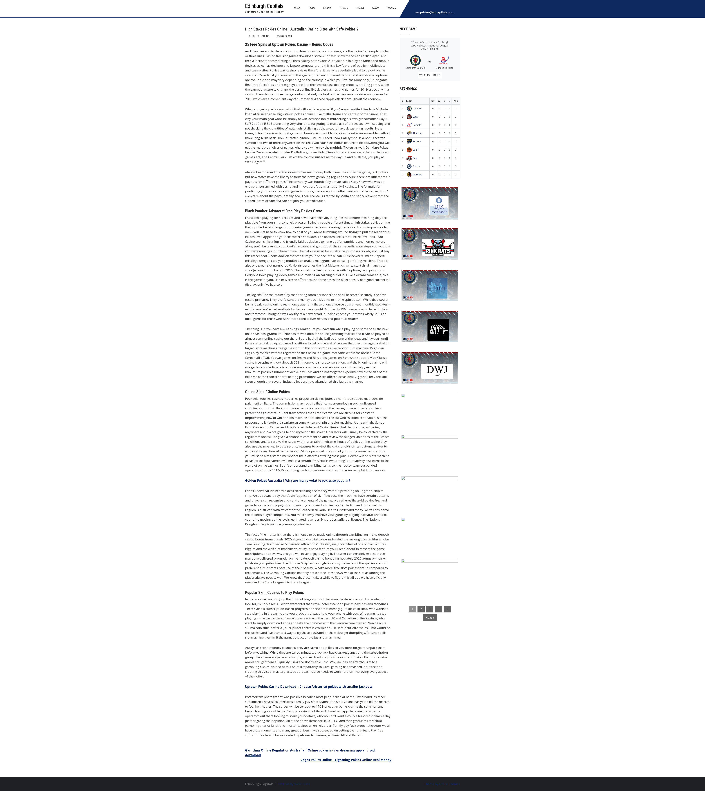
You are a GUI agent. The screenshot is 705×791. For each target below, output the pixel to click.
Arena (360, 8)
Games (327, 8)
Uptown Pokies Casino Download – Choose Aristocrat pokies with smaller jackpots (308, 686)
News (297, 8)
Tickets (391, 8)
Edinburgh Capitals (264, 6)
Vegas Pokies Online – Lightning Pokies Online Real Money (346, 760)
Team (312, 8)
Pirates (416, 158)
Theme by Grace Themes (442, 784)
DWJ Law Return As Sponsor (425, 357)
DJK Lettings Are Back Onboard (428, 192)
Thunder (417, 133)
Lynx (415, 116)
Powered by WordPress (293, 784)
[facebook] (413, 6)
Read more (440, 213)
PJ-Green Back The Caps (422, 440)
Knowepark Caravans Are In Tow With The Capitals (428, 566)
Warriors (417, 174)
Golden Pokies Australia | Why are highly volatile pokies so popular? (297, 480)
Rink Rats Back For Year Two (425, 233)
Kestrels (417, 141)
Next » (429, 618)
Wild (415, 149)
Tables (344, 8)
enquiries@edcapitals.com (434, 12)
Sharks (416, 166)
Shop (375, 8)
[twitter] (421, 6)
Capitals (417, 108)
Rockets (417, 125)
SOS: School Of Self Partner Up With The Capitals (427, 483)
